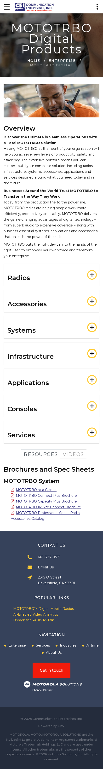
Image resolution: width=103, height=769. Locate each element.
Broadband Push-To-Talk (33, 620)
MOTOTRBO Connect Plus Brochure (46, 495)
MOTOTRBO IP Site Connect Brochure (48, 507)
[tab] (51, 275)
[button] (51, 275)
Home (33, 60)
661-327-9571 (49, 557)
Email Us (46, 567)
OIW (61, 726)
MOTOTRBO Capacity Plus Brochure (46, 501)
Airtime (92, 645)
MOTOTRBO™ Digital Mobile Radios (43, 609)
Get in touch (51, 670)
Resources (41, 454)
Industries (68, 645)
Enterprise (62, 60)
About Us (54, 652)
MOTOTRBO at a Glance (36, 490)
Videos (73, 454)
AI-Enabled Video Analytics (35, 614)
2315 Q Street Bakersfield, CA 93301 (56, 580)
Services (43, 645)
